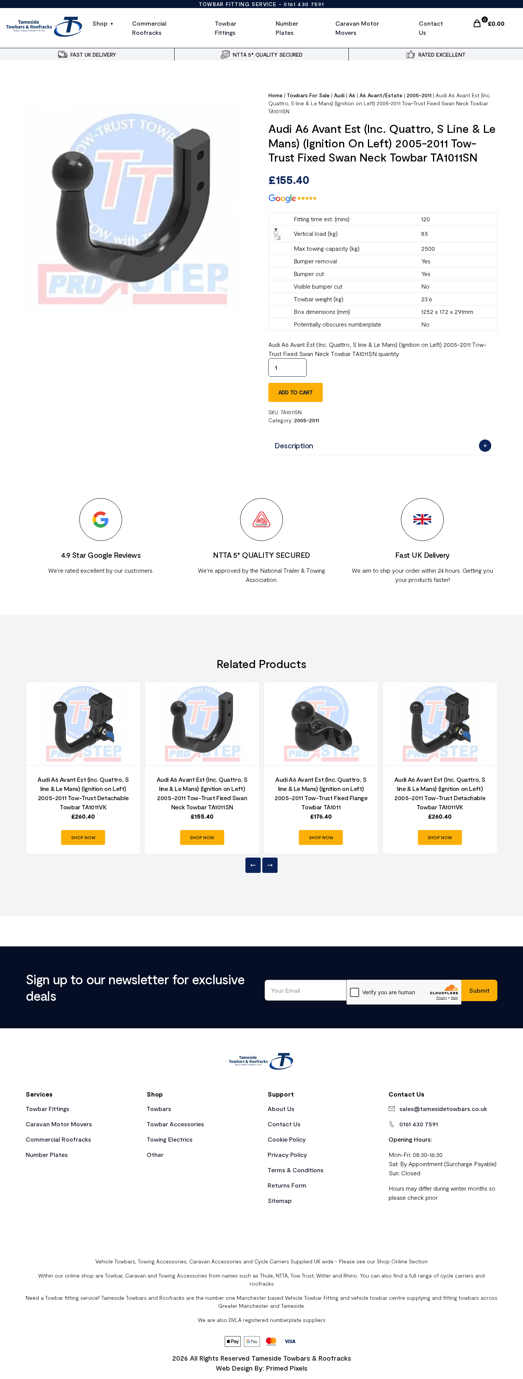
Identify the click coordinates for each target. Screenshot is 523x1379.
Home (275, 95)
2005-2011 (419, 95)
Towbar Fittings (225, 28)
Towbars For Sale (308, 95)
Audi (339, 95)
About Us (281, 1108)
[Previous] (253, 865)
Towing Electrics (170, 1139)
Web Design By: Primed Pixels (261, 1368)
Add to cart (295, 392)
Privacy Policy (287, 1154)
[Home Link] (261, 1062)
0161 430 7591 (304, 4)
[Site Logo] (44, 27)
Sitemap (280, 1200)
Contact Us (431, 28)
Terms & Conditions (296, 1169)
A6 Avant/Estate (381, 95)
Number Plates (287, 28)
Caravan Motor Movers (357, 28)
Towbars (159, 1108)
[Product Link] (83, 723)
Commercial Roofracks (149, 28)
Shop (100, 23)
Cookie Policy (287, 1139)
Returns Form (287, 1185)
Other (155, 1154)
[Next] (270, 865)
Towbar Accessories (175, 1123)
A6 (352, 95)
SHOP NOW (83, 837)
